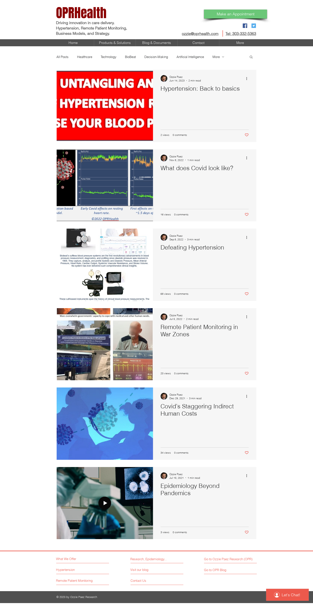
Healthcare (84, 57)
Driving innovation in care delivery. (86, 22)
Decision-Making (156, 57)
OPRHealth (81, 13)
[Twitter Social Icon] (253, 25)
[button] (251, 57)
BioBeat (130, 57)
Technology (108, 57)
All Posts (62, 57)
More (216, 57)
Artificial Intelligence (190, 57)
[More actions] (248, 78)
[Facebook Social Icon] (245, 25)
